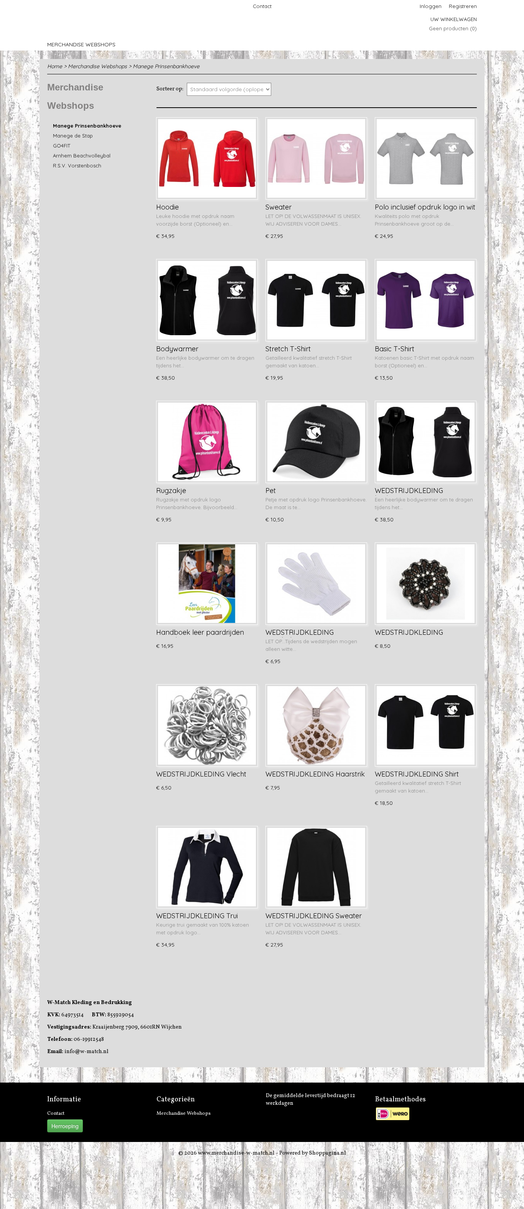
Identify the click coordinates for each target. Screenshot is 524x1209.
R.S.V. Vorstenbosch (77, 165)
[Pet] (316, 442)
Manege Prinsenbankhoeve (166, 66)
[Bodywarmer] (207, 300)
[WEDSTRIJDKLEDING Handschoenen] (316, 583)
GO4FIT (61, 146)
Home (54, 66)
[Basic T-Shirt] (426, 300)
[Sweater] (316, 158)
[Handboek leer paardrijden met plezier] (207, 583)
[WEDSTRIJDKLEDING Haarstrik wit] (316, 725)
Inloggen (431, 6)
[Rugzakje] (207, 442)
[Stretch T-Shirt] (316, 300)
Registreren (463, 6)
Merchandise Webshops (81, 44)
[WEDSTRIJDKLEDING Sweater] (316, 867)
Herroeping (65, 1126)
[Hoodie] (207, 158)
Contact (262, 6)
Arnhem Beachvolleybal (81, 155)
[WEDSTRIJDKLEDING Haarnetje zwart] (426, 583)
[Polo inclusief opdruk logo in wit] (426, 158)
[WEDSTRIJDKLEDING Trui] (207, 867)
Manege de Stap (73, 136)
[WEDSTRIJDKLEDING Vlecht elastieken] (207, 725)
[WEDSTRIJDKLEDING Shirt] (426, 725)
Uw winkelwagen (453, 19)
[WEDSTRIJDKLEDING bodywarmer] (426, 442)
